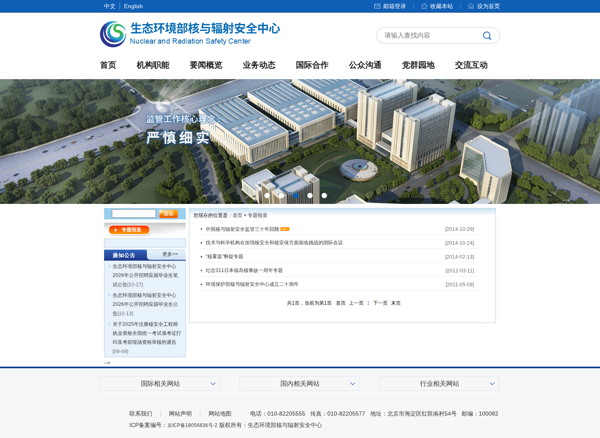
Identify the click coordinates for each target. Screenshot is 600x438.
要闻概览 (206, 64)
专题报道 (257, 215)
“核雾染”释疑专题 (224, 256)
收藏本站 (441, 6)
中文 (110, 6)
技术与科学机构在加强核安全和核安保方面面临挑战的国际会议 (274, 243)
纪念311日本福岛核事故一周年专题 (244, 270)
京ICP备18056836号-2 (192, 425)
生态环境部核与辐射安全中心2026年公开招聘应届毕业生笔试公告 (145, 275)
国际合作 (312, 64)
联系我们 (140, 413)
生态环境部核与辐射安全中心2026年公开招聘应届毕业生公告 (145, 304)
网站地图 (220, 413)
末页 (396, 303)
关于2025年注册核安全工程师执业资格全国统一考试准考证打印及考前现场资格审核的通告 (147, 333)
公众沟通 (365, 64)
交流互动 (471, 64)
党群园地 (418, 64)
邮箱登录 (394, 6)
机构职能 (153, 64)
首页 (108, 64)
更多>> (170, 254)
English (133, 6)
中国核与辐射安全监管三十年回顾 (242, 229)
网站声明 (180, 413)
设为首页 (488, 6)
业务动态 (259, 64)
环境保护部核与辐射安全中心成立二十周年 (252, 284)
